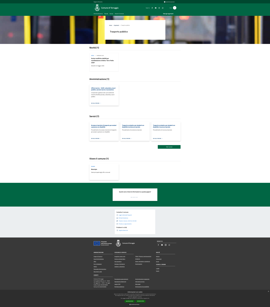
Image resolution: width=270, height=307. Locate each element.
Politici (95, 266)
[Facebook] (151, 8)
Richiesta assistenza (119, 287)
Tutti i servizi (169, 147)
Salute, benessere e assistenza (142, 261)
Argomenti (116, 25)
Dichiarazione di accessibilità (142, 287)
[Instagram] (158, 8)
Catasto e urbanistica (119, 266)
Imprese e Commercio (119, 264)
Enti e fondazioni (98, 264)
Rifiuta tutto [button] (140, 301)
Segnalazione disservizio (120, 281)
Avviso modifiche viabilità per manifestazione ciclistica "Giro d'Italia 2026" (102, 60)
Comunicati (159, 259)
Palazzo (93, 166)
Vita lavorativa (117, 261)
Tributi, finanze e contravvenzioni (143, 256)
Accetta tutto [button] (129, 301)
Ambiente (137, 259)
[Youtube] (155, 8)
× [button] (268, 291)
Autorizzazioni (138, 264)
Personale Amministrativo (100, 269)
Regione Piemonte (98, 2)
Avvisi (92, 55)
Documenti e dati (98, 271)
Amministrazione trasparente (142, 279)
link (148, 298)
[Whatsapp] (162, 8)
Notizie (157, 256)
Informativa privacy (140, 281)
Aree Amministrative (99, 259)
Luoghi (157, 268)
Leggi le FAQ (117, 284)
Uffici (95, 261)
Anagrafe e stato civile (119, 256)
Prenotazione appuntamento (121, 279)
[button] (135, 304)
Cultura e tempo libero (119, 259)
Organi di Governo (98, 256)
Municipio (94, 169)
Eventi (157, 271)
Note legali (137, 284)
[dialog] (135, 298)
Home (110, 25)
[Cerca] (174, 7)
